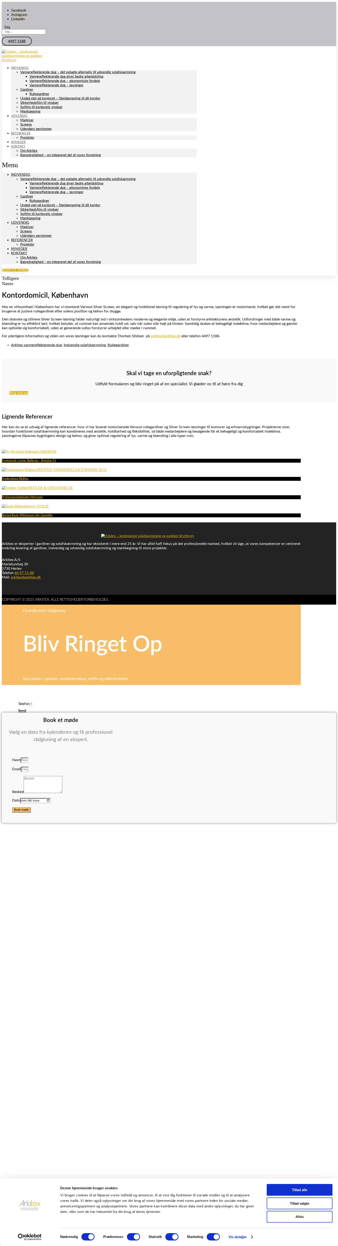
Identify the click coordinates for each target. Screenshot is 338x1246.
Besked (18, 792)
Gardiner (26, 89)
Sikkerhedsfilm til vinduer (39, 103)
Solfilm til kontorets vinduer (41, 107)
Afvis (299, 1217)
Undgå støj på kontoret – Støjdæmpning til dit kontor (60, 98)
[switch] (133, 1236)
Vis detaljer (238, 1237)
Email (16, 769)
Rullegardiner (39, 94)
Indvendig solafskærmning (85, 345)
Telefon (24, 704)
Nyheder (19, 249)
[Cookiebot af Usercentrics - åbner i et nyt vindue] (30, 1237)
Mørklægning (30, 111)
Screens (26, 124)
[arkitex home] (22, 60)
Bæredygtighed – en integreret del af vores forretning (60, 155)
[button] (17, 41)
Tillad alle (299, 1190)
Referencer (20, 133)
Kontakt (18, 146)
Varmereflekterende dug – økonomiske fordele (64, 81)
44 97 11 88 (24, 573)
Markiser (27, 120)
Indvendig (20, 68)
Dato (16, 800)
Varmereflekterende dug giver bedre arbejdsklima (66, 76)
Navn (16, 760)
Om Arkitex (28, 151)
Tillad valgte (299, 1203)
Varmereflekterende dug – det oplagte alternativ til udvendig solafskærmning (78, 72)
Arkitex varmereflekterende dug (36, 345)
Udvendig (19, 116)
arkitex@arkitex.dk (165, 336)
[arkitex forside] (147, 536)
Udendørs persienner (36, 129)
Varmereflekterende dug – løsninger (56, 85)
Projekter (27, 137)
